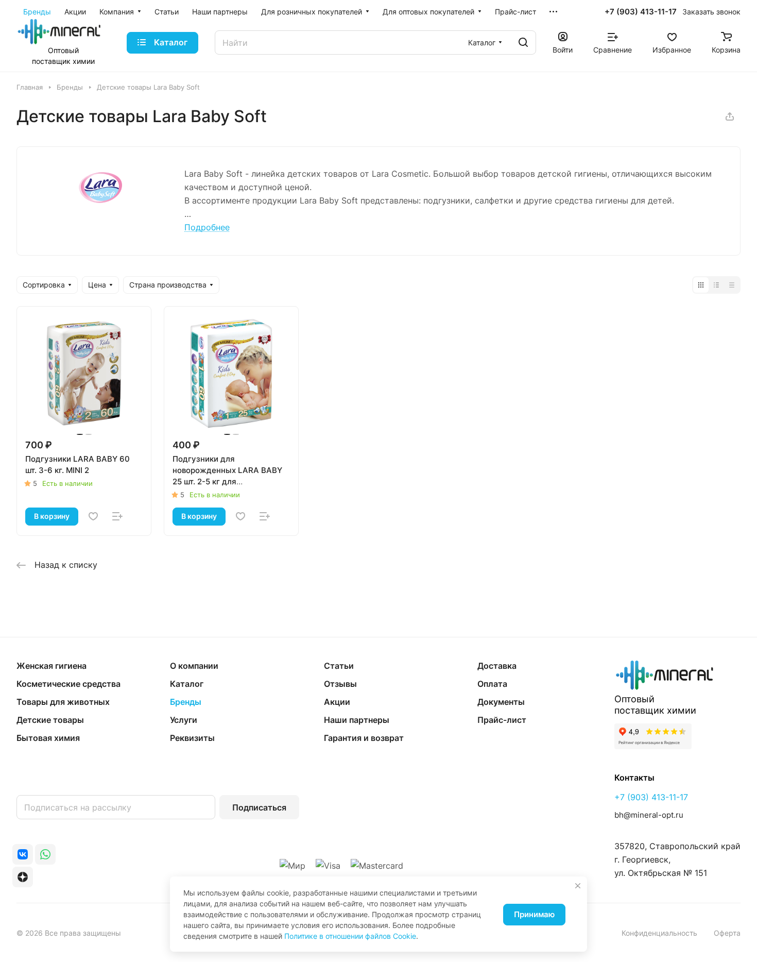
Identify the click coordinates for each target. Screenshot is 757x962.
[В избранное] (93, 516)
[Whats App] (45, 854)
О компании (194, 666)
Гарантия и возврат (364, 738)
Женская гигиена (51, 666)
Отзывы (340, 684)
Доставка (497, 666)
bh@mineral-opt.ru (648, 815)
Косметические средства (68, 684)
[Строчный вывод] (716, 285)
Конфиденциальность (659, 933)
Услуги (183, 720)
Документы (501, 702)
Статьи (339, 666)
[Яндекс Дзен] (22, 877)
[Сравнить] (117, 516)
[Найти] (523, 42)
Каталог (186, 684)
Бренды (185, 702)
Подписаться (259, 807)
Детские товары (50, 720)
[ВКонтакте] (22, 854)
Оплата (492, 684)
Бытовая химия (48, 738)
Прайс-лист (501, 720)
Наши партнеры (356, 720)
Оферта (727, 933)
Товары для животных (63, 702)
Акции (337, 702)
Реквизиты (192, 738)
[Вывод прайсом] (731, 285)
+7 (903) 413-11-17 (641, 11)
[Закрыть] (578, 885)
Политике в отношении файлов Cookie (350, 936)
